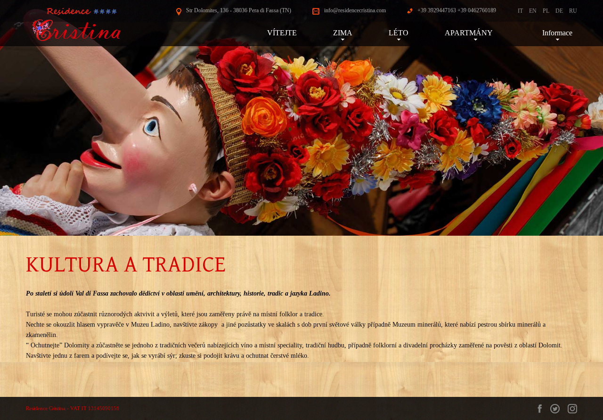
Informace (557, 33)
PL (546, 11)
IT (520, 11)
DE (559, 11)
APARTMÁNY (475, 33)
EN (533, 11)
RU (573, 11)
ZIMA (342, 33)
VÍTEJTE (282, 33)
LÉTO (398, 33)
